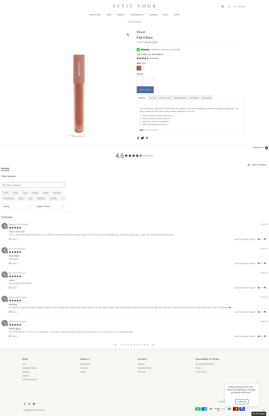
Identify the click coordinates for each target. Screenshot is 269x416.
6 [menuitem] (137, 344)
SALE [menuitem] (165, 15)
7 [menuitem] (141, 344)
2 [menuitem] (124, 344)
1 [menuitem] (121, 344)
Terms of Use (200, 372)
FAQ (24, 364)
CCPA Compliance (29, 380)
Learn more (241, 402)
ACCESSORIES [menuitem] (137, 15)
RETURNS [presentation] (206, 98)
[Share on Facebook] (138, 139)
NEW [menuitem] (109, 15)
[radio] (5, 192)
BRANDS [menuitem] (153, 15)
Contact (25, 376)
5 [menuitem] (134, 344)
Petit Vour (41, 410)
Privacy (198, 368)
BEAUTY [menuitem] (121, 15)
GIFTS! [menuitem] (177, 15)
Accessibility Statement (204, 364)
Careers (83, 372)
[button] (63, 198)
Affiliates (141, 364)
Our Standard (85, 364)
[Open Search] (229, 6)
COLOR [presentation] (152, 98)
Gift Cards (142, 372)
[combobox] (16, 206)
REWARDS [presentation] (194, 98)
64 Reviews (154, 58)
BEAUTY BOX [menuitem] (95, 15)
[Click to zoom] (128, 35)
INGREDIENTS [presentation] (180, 98)
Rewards (25, 372)
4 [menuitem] (131, 344)
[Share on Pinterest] (147, 139)
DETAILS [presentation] (142, 98)
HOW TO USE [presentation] (165, 98)
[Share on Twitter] (143, 139)
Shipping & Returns (29, 368)
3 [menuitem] (128, 344)
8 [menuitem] (144, 344)
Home (130, 22)
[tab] (142, 97)
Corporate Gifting (144, 368)
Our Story (83, 368)
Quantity (140, 74)
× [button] (257, 382)
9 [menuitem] (147, 344)
